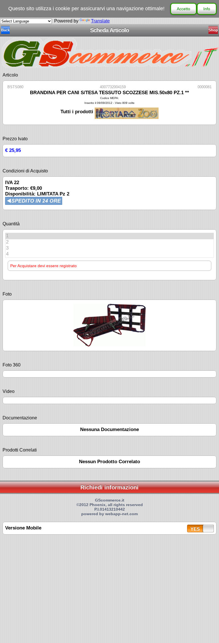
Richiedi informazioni (109, 487)
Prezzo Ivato (15, 138)
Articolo (10, 75)
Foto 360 (12, 364)
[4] (109, 254)
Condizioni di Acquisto (25, 170)
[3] (109, 248)
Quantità (11, 223)
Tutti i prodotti (77, 111)
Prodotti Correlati (20, 450)
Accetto (183, 9)
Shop (213, 30)
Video (9, 391)
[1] (109, 236)
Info (206, 9)
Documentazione (20, 417)
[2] (109, 242)
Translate (100, 20)
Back (5, 30)
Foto (7, 294)
